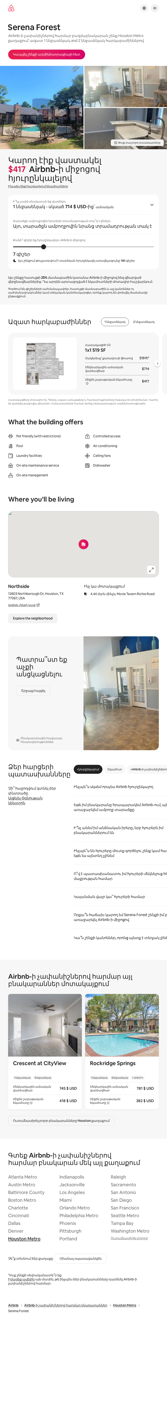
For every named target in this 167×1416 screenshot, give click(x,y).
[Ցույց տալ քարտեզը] (83, 544)
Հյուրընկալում (88, 769)
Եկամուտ (115, 769)
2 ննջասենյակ (144, 322)
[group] (83, 232)
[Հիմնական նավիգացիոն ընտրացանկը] (155, 8)
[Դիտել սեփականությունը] (45, 1052)
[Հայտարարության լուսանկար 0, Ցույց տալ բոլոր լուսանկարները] (42, 107)
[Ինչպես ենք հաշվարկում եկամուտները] (87, 383)
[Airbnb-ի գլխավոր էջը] (11, 8)
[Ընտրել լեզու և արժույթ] (144, 8)
